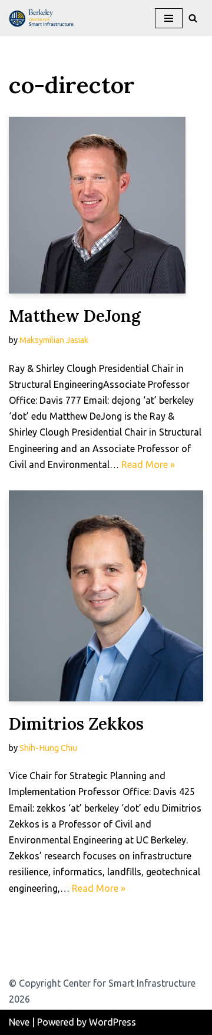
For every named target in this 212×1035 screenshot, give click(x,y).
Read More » (148, 464)
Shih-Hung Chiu (48, 748)
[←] (44, 18)
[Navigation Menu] (169, 18)
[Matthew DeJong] (106, 205)
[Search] (192, 18)
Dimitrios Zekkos (76, 723)
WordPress (112, 1022)
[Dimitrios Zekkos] (106, 595)
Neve (19, 1022)
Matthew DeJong (75, 316)
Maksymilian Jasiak (53, 340)
